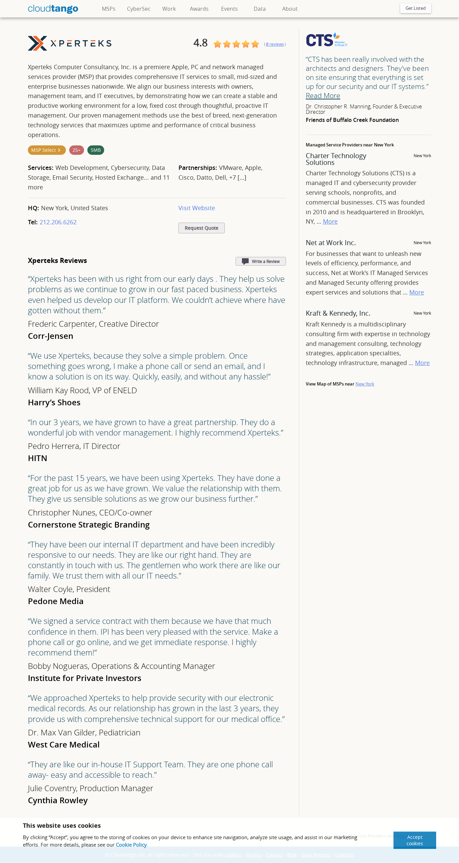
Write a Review (266, 261)
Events (229, 8)
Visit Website (196, 208)
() (275, 44)
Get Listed (416, 8)
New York (365, 384)
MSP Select (43, 150)
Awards (199, 8)
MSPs (109, 8)
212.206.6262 (58, 222)
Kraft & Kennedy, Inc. (338, 313)
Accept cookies (415, 840)
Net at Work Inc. (331, 242)
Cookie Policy (131, 844)
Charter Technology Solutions (336, 159)
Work (169, 8)
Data (260, 8)
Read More (323, 95)
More (330, 221)
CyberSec (139, 8)
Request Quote (201, 228)
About (290, 8)
